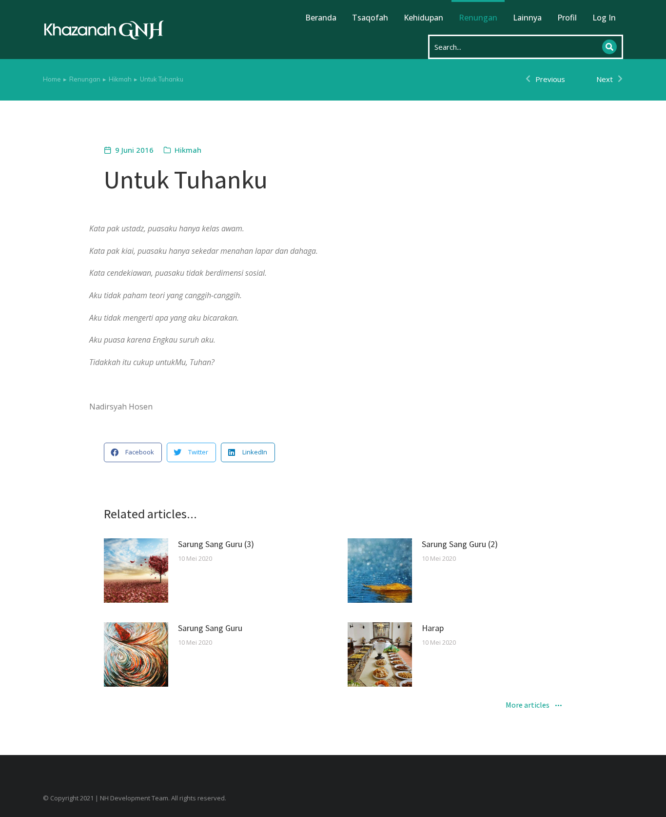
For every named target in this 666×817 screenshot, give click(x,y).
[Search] (609, 47)
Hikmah (188, 150)
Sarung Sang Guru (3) (216, 544)
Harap (433, 627)
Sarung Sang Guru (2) (460, 544)
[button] (133, 452)
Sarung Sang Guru (210, 627)
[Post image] (136, 570)
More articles (527, 705)
